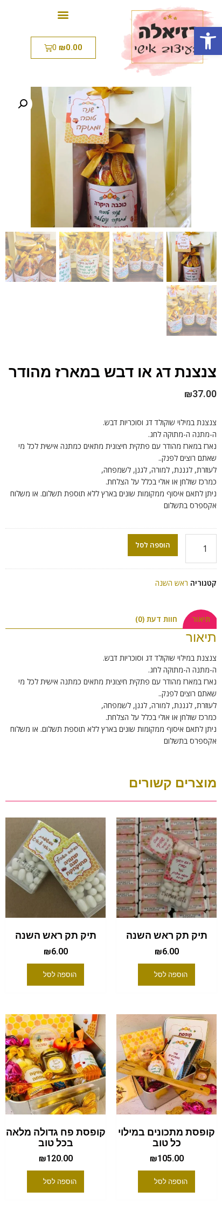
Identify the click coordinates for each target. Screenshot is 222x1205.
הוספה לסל (152, 545)
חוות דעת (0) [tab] (156, 619)
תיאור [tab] (201, 619)
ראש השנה (171, 583)
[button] (208, 41)
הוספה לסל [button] (171, 975)
